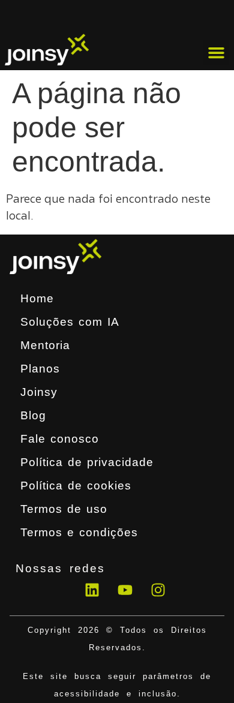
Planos (40, 368)
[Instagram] (158, 590)
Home (37, 298)
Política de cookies (75, 485)
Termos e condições (79, 532)
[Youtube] (125, 590)
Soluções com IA (69, 322)
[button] (216, 53)
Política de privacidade (87, 462)
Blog (33, 415)
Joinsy (39, 392)
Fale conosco (59, 438)
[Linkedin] (92, 590)
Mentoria (45, 345)
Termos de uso (63, 509)
